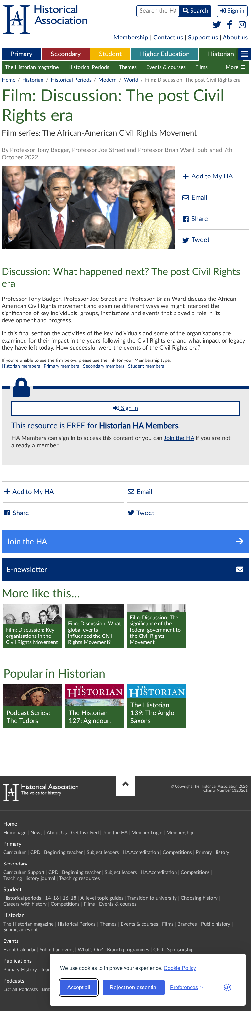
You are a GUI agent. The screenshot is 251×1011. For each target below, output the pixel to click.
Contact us (168, 38)
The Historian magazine (32, 67)
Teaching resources (79, 878)
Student (110, 54)
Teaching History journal (29, 878)
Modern (107, 80)
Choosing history (199, 898)
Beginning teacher (63, 852)
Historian (221, 54)
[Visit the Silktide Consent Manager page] (227, 987)
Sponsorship (180, 949)
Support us (203, 38)
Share (200, 219)
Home (8, 80)
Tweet (200, 240)
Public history (215, 924)
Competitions (177, 852)
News (36, 832)
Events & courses (166, 67)
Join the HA (179, 438)
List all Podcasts (20, 989)
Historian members (21, 366)
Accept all (78, 987)
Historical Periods (88, 67)
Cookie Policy (180, 968)
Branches (187, 924)
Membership (130, 38)
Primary (21, 54)
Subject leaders (103, 852)
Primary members (61, 366)
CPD (35, 852)
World (131, 80)
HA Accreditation (141, 852)
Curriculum (14, 852)
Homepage (14, 832)
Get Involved (85, 832)
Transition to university (152, 898)
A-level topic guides (102, 898)
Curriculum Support (23, 872)
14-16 (52, 898)
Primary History (212, 852)
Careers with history (25, 904)
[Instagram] (242, 25)
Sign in (128, 408)
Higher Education (165, 54)
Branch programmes (128, 949)
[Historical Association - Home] (40, 799)
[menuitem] (21, 54)
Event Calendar (19, 949)
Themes (128, 67)
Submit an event (20, 929)
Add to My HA (212, 176)
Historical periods (22, 898)
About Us (57, 832)
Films (201, 67)
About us (235, 38)
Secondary (66, 54)
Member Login (146, 832)
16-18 (69, 898)
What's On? (90, 949)
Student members (146, 366)
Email (199, 197)
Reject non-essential (134, 987)
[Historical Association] (45, 30)
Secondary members (103, 366)
